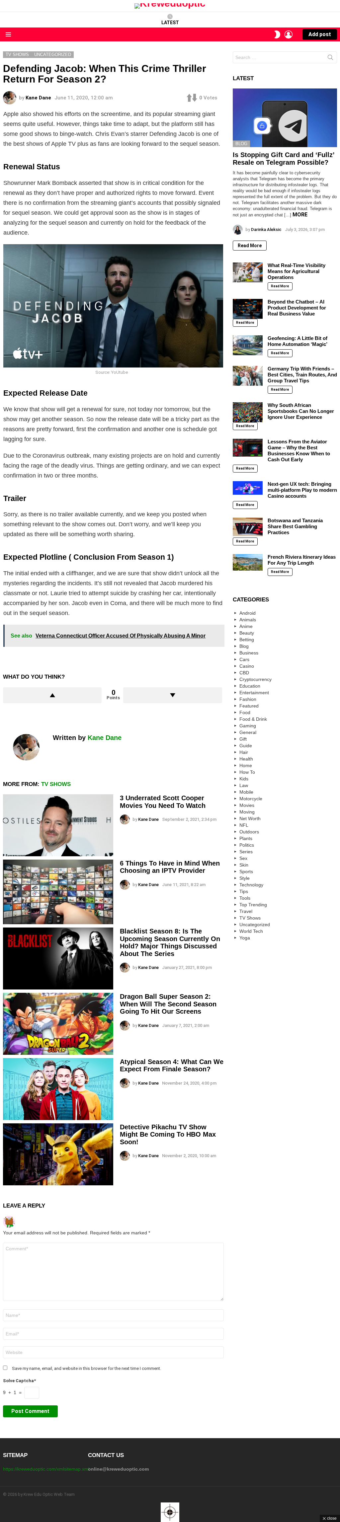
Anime (246, 626)
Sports (246, 871)
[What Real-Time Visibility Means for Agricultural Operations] (248, 272)
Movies (246, 805)
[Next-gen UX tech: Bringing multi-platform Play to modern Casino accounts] (248, 488)
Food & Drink (253, 719)
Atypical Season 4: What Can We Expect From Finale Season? (171, 1065)
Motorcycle (250, 798)
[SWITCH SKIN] (277, 34)
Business (248, 652)
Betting (246, 639)
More (300, 214)
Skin (243, 865)
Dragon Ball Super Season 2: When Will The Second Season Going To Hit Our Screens (168, 1004)
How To (247, 772)
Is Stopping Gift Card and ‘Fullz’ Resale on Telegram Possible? (283, 158)
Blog (241, 143)
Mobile (246, 792)
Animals (247, 619)
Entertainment (254, 692)
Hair (243, 752)
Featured (249, 705)
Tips (243, 891)
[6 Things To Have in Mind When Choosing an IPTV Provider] (58, 892)
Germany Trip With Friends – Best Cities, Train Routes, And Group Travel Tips (302, 374)
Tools (244, 898)
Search (330, 58)
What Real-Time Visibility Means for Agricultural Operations (296, 271)
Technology (251, 884)
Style (244, 878)
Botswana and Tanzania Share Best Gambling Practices (295, 526)
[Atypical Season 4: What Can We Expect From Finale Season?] (58, 1089)
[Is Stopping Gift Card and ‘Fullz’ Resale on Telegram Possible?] (285, 117)
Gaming (247, 725)
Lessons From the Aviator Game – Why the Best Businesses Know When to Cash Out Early (299, 450)
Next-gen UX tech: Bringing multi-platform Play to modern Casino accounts (302, 490)
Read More (250, 245)
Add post (319, 34)
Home (245, 765)
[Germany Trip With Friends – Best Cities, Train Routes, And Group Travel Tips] (248, 376)
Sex (243, 858)
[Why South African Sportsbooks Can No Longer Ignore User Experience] (248, 412)
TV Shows (56, 784)
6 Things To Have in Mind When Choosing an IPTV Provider (170, 867)
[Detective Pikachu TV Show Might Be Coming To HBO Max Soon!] (58, 1154)
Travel (245, 911)
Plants (245, 838)
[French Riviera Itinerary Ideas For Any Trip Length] (248, 562)
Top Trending (253, 904)
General (247, 732)
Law (243, 785)
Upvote (52, 695)
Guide (245, 745)
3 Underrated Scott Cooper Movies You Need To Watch (163, 801)
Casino (246, 666)
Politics (246, 845)
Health (246, 758)
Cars (244, 659)
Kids (243, 778)
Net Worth (250, 818)
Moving (247, 812)
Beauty (246, 633)
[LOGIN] (289, 34)
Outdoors (249, 831)
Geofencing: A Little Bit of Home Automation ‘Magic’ (297, 341)
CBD (244, 672)
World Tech (251, 931)
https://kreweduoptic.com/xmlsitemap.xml (46, 1469)
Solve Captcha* (19, 1380)
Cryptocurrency (255, 679)
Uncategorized (254, 924)
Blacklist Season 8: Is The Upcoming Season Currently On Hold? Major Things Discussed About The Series (170, 942)
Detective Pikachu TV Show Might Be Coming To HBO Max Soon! (168, 1134)
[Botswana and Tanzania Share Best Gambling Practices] (248, 527)
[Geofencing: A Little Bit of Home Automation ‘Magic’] (248, 345)
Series (246, 851)
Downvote (172, 695)
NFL (243, 825)
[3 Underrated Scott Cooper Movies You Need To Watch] (58, 825)
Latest (170, 22)
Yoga (244, 937)
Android (247, 613)
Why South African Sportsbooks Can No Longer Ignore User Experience (301, 411)
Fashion (247, 699)
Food (244, 712)
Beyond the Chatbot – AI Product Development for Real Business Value (297, 307)
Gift (243, 739)
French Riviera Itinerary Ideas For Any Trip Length (302, 560)
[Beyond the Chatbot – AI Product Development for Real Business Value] (248, 309)
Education (249, 686)
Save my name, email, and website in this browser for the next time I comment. (86, 1368)
